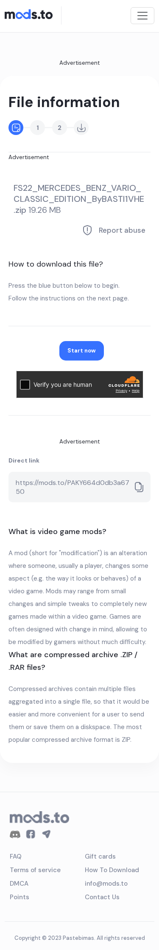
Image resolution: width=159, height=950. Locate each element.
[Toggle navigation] (142, 15)
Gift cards (100, 856)
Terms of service (35, 870)
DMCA (19, 883)
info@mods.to (106, 883)
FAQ (16, 856)
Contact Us (102, 897)
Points (19, 897)
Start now (81, 350)
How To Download (112, 870)
